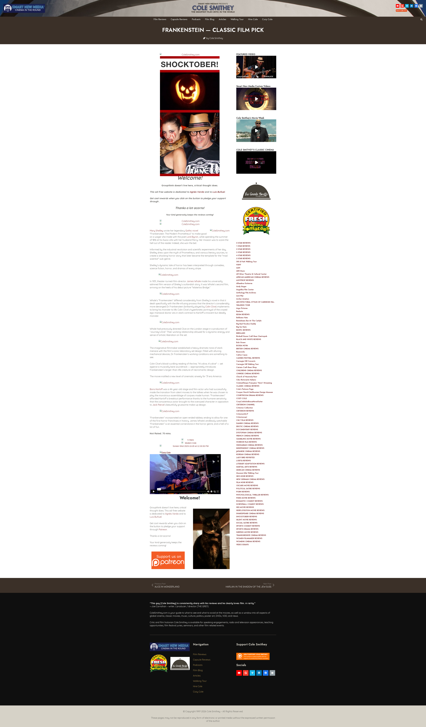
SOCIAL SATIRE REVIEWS (246, 523)
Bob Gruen (241, 342)
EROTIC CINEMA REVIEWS (247, 426)
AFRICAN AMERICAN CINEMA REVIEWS (252, 277)
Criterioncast (241, 417)
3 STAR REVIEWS (243, 252)
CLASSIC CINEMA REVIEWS (247, 386)
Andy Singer (241, 286)
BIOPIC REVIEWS (243, 330)
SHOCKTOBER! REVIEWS (246, 516)
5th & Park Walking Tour (246, 261)
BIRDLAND (240, 333)
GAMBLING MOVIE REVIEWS (248, 439)
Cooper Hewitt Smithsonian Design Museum (254, 392)
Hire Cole (197, 686)
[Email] (421, 6)
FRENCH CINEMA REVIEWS (247, 435)
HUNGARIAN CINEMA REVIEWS (249, 445)
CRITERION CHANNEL (245, 404)
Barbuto (239, 311)
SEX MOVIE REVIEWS (245, 507)
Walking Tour (200, 681)
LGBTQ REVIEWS (243, 460)
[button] (421, 19)
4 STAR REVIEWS (243, 255)
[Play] (256, 67)
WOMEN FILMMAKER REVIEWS (249, 538)
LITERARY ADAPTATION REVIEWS (250, 463)
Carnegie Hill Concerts (245, 361)
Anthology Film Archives (246, 292)
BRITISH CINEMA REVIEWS (247, 348)
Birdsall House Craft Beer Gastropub (251, 336)
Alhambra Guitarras (244, 283)
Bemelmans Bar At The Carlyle (248, 320)
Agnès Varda (197, 191)
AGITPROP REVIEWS (245, 280)
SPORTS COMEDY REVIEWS (248, 526)
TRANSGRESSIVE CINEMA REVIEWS (251, 535)
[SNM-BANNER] (24, 8)
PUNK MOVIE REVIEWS (245, 498)
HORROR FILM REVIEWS (246, 442)
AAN (238, 268)
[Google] (402, 6)
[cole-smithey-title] (213, 8)
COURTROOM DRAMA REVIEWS (249, 395)
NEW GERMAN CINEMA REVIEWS (250, 479)
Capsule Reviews (201, 659)
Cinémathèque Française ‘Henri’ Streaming (254, 383)
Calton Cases (241, 355)
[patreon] (168, 560)
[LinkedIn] (411, 6)
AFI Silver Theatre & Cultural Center (251, 274)
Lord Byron (192, 236)
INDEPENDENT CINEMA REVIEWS (250, 448)
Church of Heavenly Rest (246, 376)
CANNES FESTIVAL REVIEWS (248, 358)
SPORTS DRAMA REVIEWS (247, 529)
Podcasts (197, 665)
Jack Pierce (158, 404)
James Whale (194, 281)
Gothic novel (191, 230)
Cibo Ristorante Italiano (246, 379)
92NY (238, 264)
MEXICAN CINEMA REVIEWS (248, 470)
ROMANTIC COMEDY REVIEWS (249, 501)
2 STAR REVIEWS (243, 249)
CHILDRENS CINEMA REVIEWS (249, 370)
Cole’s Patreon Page (244, 389)
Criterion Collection (244, 407)
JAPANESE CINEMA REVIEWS (248, 451)
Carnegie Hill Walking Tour (247, 364)
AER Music (240, 271)
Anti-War (240, 296)
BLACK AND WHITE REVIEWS (248, 339)
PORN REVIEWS (243, 491)
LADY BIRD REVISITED (245, 457)
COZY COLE (241, 398)
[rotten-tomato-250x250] (256, 221)
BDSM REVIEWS (242, 314)
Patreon (163, 529)
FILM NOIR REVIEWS (244, 482)
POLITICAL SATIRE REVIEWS (248, 488)
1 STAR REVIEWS (243, 246)
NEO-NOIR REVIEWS (244, 476)
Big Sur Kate (241, 327)
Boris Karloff (156, 389)
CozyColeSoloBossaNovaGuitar (249, 401)
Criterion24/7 (242, 414)
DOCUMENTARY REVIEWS (247, 429)
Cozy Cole (198, 691)
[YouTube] (397, 6)
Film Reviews (199, 654)
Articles (197, 675)
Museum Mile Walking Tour (247, 473)
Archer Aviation (242, 299)
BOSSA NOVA (242, 345)
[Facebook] (416, 6)
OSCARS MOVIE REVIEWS (247, 485)
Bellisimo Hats (242, 317)
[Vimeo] (407, 6)
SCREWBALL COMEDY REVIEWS (250, 504)
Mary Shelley (156, 230)
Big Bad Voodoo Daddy (246, 324)
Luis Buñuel (218, 191)
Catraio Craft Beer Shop (246, 367)
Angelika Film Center (245, 289)
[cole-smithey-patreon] (256, 656)
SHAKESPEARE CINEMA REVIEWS (250, 513)
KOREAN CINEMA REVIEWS (247, 454)
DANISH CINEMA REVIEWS (247, 423)
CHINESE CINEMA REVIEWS (247, 373)
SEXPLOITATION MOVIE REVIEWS (250, 510)
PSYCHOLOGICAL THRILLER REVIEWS (252, 495)
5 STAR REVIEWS (243, 258)
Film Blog (198, 670)
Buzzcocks (240, 352)
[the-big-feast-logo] (256, 190)
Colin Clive (210, 306)
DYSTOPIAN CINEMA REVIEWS (249, 432)
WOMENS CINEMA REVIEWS (248, 541)
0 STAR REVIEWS (243, 243)
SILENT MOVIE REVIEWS (246, 519)
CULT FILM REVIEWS (244, 420)
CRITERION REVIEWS (245, 411)
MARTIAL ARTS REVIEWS (246, 467)
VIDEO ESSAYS (242, 544)
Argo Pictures (242, 308)
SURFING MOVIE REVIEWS (247, 532)
